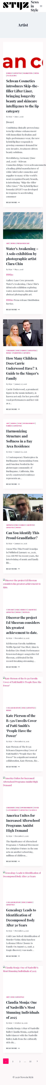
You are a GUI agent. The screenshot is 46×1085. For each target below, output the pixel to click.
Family (9, 73)
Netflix (26, 612)
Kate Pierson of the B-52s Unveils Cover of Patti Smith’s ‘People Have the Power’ (21, 725)
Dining (14, 423)
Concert (10, 610)
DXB (17, 350)
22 (30, 1061)
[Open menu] (41, 6)
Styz (10, 116)
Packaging (12, 76)
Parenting (17, 353)
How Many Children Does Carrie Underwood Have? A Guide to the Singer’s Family (22, 368)
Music (9, 353)
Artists (9, 525)
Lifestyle (17, 73)
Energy (23, 610)
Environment (29, 423)
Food (36, 808)
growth (30, 525)
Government (13, 810)
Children (10, 350)
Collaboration (13, 708)
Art (7, 243)
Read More (13, 202)
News (36, 73)
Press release (23, 243)
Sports (27, 353)
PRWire (9, 274)
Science (33, 810)
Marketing (28, 73)
